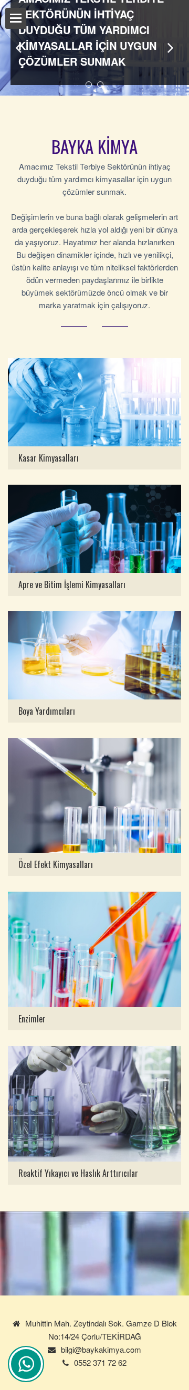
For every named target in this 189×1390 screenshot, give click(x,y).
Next (171, 48)
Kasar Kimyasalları (48, 458)
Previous (18, 48)
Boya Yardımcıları (46, 711)
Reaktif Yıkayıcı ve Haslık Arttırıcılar (78, 1173)
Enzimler (32, 1018)
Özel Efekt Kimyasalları (55, 864)
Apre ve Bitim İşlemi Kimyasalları (71, 584)
